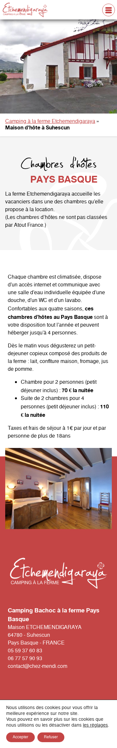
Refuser (51, 737)
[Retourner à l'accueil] (33, 10)
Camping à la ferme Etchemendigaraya (50, 121)
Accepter (20, 737)
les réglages (95, 725)
